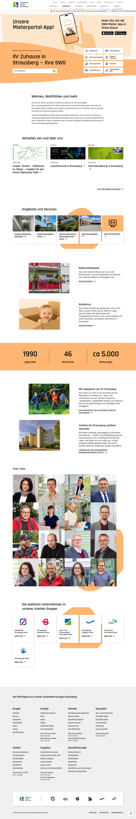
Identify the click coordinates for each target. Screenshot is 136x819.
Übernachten (100, 726)
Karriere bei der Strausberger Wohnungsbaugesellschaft (93, 451)
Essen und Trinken (102, 729)
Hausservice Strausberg (76, 719)
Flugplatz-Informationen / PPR (50, 755)
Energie (53, 6)
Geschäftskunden (82, 2)
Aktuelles (63, 2)
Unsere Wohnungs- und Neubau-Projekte (67, 236)
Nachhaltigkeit (17, 723)
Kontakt (99, 2)
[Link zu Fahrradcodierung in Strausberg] (105, 153)
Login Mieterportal (74, 729)
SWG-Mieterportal (112, 234)
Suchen (119, 2)
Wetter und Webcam (47, 758)
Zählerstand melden (46, 726)
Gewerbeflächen (73, 758)
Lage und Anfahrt (46, 762)
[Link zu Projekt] (30, 153)
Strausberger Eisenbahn (20, 752)
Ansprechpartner (94, 70)
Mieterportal (93, 51)
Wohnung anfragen (74, 723)
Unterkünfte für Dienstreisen (77, 771)
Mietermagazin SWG (114, 70)
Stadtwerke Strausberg (48, 713)
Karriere (92, 2)
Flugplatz (104, 6)
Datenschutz (104, 813)
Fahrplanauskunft (18, 755)
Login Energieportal (46, 729)
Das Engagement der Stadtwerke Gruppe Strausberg (97, 411)
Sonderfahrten (17, 762)
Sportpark (92, 6)
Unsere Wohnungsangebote (23, 235)
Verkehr (78, 6)
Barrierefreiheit (117, 813)
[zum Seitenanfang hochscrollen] (130, 813)
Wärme (42, 719)
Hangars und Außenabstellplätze (51, 768)
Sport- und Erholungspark (104, 713)
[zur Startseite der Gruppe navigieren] (20, 5)
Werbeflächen (72, 762)
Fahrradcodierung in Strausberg (105, 166)
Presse (15, 726)
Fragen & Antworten (113, 57)
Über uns (55, 2)
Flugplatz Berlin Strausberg (49, 752)
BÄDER (117, 6)
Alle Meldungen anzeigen (108, 189)
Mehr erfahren (86, 281)
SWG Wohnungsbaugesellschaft (78, 713)
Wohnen (66, 6)
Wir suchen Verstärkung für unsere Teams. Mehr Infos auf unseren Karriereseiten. (62, 11)
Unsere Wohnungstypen (45, 235)
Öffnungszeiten (115, 51)
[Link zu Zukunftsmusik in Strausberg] (67, 153)
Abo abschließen (18, 758)
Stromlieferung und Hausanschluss (79, 768)
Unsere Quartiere (94, 64)
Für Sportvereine (101, 723)
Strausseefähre (18, 768)
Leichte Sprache (108, 2)
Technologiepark (73, 755)
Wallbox (42, 723)
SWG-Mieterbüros (90, 234)
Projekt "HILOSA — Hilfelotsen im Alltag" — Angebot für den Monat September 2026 (28, 169)
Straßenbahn (17, 765)
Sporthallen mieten (102, 716)
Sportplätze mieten (102, 719)
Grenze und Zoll (45, 765)
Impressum (93, 813)
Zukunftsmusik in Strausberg (66, 166)
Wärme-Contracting (74, 752)
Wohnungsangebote (96, 57)
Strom (42, 716)
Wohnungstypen (73, 726)
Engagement (71, 2)
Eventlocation (72, 765)
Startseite (16, 713)
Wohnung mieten (73, 716)
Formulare (113, 64)
